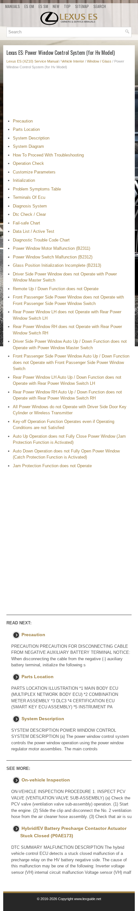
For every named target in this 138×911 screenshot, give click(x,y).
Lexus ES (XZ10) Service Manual (32, 61)
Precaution (23, 121)
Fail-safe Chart (26, 223)
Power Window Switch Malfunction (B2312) (52, 257)
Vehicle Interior (72, 61)
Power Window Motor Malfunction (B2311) (51, 248)
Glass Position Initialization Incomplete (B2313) (57, 265)
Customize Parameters (34, 172)
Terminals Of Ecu (29, 197)
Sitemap (82, 6)
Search (99, 6)
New (56, 6)
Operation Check (28, 163)
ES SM (43, 6)
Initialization (24, 180)
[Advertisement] (69, 95)
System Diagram (28, 146)
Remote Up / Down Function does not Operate (56, 288)
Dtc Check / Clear (29, 214)
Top (67, 6)
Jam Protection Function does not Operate (52, 465)
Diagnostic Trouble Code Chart (41, 240)
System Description (31, 138)
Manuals (12, 6)
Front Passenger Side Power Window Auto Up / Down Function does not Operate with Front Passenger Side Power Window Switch (71, 362)
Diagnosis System (30, 206)
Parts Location (26, 129)
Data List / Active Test (33, 231)
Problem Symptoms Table (37, 189)
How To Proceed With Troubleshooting (48, 155)
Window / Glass (99, 61)
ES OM (29, 6)
